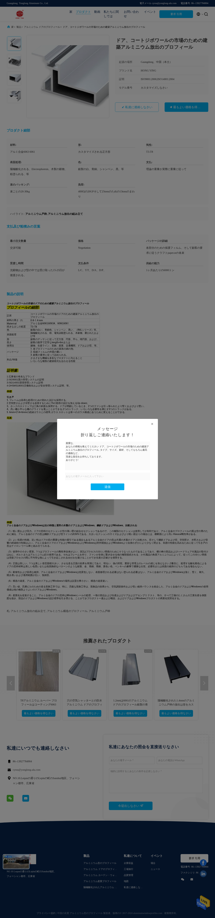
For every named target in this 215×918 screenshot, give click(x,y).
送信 (107, 487)
